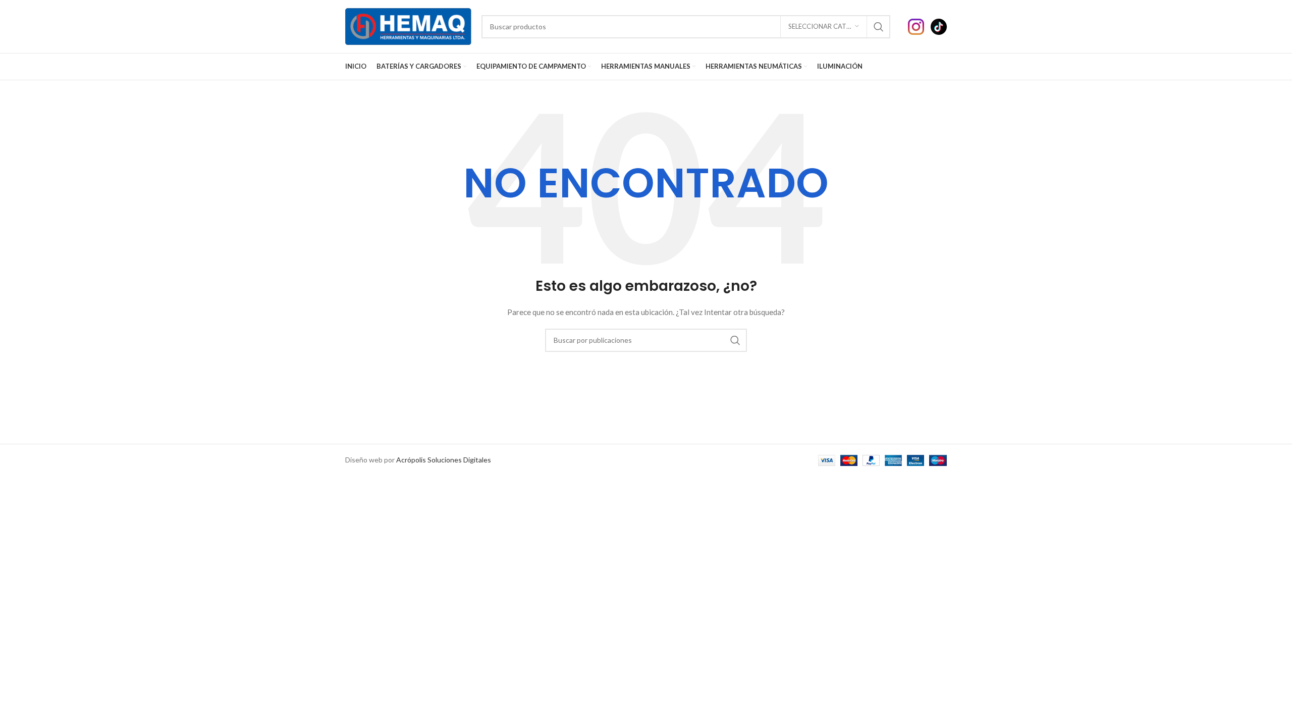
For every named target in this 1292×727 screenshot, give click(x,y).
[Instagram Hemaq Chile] (919, 25)
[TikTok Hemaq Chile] (939, 25)
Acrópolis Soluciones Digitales (443, 459)
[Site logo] (408, 25)
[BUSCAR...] (878, 26)
